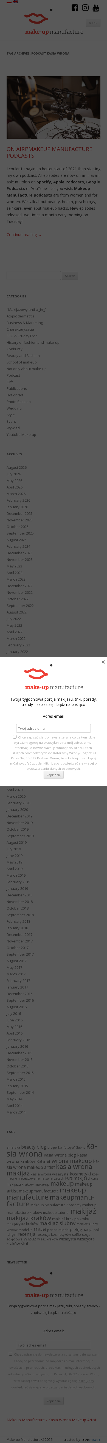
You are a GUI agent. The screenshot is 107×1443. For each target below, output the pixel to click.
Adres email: (53, 716)
